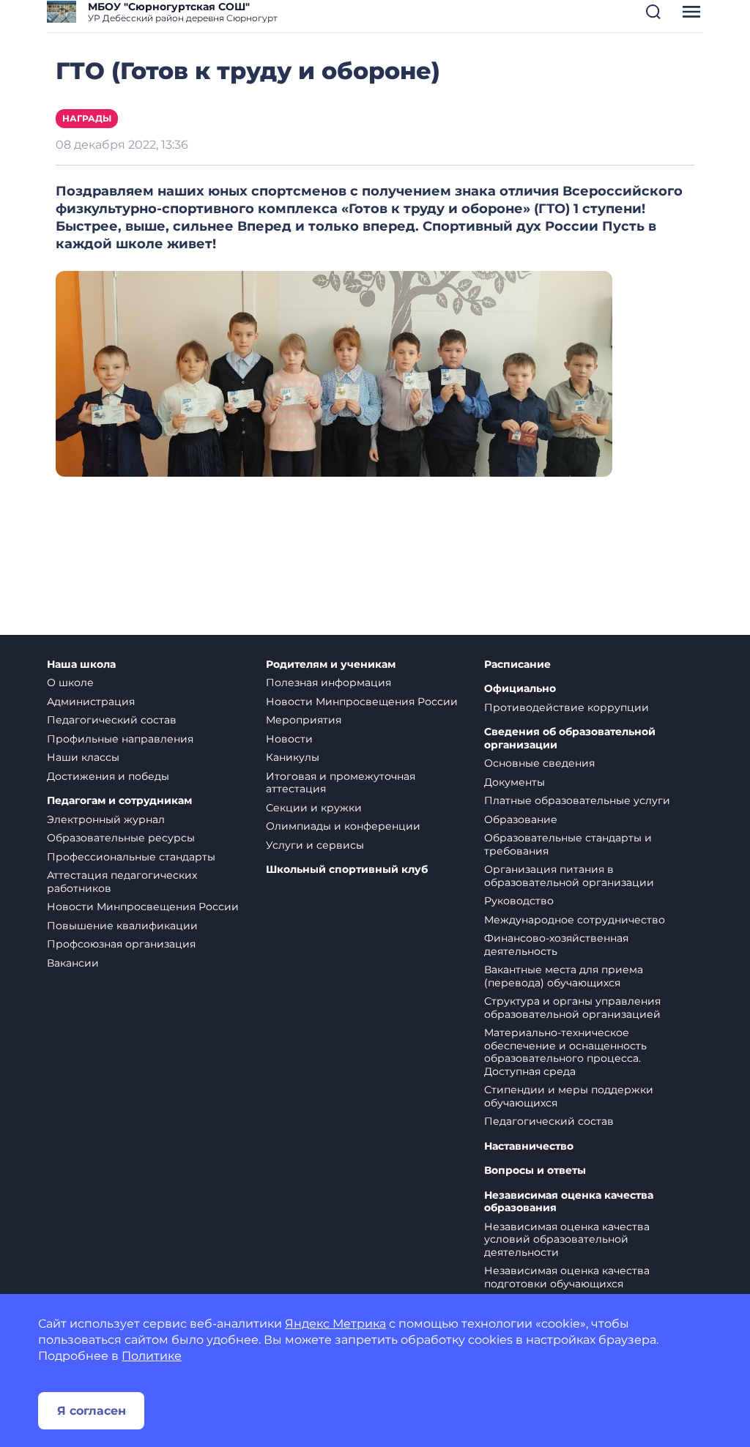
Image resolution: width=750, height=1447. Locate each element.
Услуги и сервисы (315, 845)
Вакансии (73, 963)
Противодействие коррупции (566, 707)
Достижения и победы (108, 776)
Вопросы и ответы (535, 1170)
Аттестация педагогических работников (122, 881)
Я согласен (91, 1411)
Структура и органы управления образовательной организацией (572, 1007)
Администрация (91, 701)
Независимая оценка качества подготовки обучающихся (567, 1277)
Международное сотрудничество (574, 919)
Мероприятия (303, 719)
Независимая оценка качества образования (568, 1202)
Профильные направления (120, 738)
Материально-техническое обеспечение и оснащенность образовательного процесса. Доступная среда (565, 1052)
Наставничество (528, 1146)
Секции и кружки (314, 807)
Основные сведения (539, 763)
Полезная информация (328, 682)
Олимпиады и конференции (343, 826)
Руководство (519, 900)
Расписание (517, 664)
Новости (289, 738)
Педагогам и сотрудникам (119, 801)
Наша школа (81, 664)
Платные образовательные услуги (577, 800)
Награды (86, 118)
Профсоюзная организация (121, 944)
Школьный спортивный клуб (347, 869)
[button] (653, 12)
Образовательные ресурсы (121, 837)
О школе (70, 682)
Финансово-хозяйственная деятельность (556, 944)
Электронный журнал (106, 819)
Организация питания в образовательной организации (569, 876)
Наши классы (83, 757)
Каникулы (292, 757)
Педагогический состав (112, 719)
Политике (152, 1356)
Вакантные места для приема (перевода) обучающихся (563, 976)
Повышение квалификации (122, 925)
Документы (514, 782)
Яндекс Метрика (335, 1324)
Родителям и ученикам (331, 664)
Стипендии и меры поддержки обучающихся (568, 1096)
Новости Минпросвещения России (143, 906)
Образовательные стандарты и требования (568, 844)
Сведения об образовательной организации (570, 738)
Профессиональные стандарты (131, 856)
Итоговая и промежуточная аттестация (340, 783)
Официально (520, 688)
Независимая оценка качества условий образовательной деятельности (567, 1239)
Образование (520, 819)
